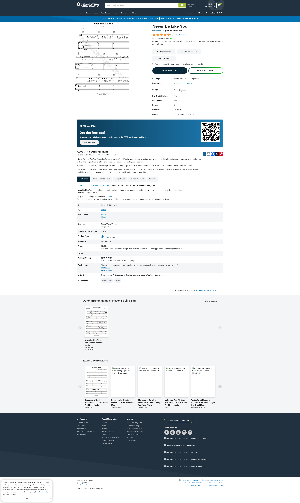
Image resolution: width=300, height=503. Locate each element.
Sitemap (130, 437)
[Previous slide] (80, 327)
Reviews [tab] (152, 179)
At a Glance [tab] (83, 179)
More (201, 14)
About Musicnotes (109, 419)
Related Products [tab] (137, 179)
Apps (190, 13)
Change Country (82, 484)
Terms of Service (108, 440)
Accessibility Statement (110, 437)
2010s (117, 280)
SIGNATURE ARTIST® (134, 428)
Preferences (81, 428)
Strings (123, 13)
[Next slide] (220, 327)
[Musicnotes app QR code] (210, 133)
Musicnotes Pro (192, 4)
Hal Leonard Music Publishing (206, 290)
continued (105, 268)
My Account (209, 6)
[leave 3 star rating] (161, 34)
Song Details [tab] (120, 179)
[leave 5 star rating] (168, 34)
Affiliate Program (108, 431)
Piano (80, 13)
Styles (134, 13)
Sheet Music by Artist (134, 423)
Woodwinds (105, 13)
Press (104, 426)
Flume (158, 31)
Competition (131, 440)
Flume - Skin (107, 280)
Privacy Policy (107, 443)
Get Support (81, 434)
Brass (115, 13)
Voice (96, 13)
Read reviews (180, 35)
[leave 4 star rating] (165, 34)
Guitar (88, 13)
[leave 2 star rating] (158, 34)
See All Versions (187, 52)
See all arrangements (209, 301)
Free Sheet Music (133, 434)
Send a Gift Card (192, 6)
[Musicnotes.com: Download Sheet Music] (88, 5)
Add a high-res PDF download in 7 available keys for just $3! (179, 64)
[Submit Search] (182, 5)
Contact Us (106, 434)
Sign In (212, 4)
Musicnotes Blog (133, 426)
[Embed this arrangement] (204, 154)
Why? (110, 197)
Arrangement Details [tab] (101, 179)
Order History (82, 426)
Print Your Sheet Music (85, 431)
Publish (104, 428)
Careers (105, 423)
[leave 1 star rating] (154, 34)
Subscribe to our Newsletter (179, 420)
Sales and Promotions (135, 431)
